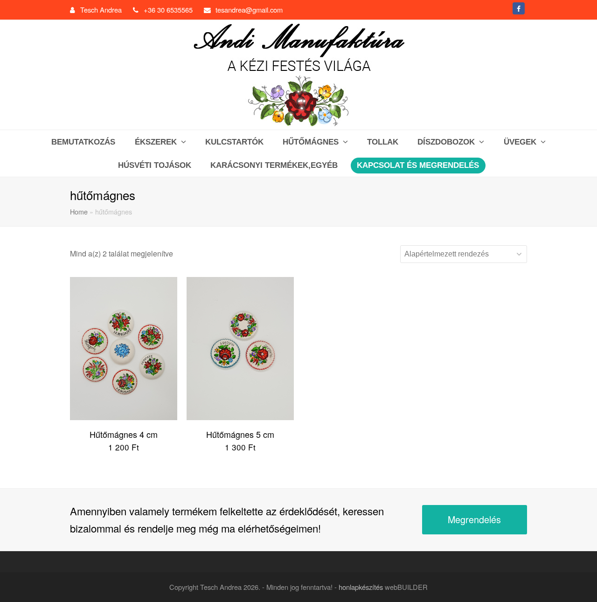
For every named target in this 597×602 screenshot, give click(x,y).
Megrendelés (474, 519)
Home (79, 211)
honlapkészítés (361, 587)
